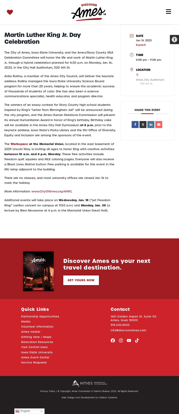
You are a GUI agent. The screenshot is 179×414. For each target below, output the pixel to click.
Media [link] (26, 321)
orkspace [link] (20, 144)
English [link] (25, 410)
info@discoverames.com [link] (128, 330)
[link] (174, 39)
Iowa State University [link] (37, 352)
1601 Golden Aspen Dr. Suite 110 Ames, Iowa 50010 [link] (133, 318)
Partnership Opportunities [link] (40, 316)
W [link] (12, 144)
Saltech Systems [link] (108, 397)
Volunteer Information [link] (37, 326)
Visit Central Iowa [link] (34, 347)
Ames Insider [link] (31, 332)
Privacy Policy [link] (47, 391)
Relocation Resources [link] (37, 342)
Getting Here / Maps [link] (36, 337)
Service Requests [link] (34, 362)
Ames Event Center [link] (35, 357)
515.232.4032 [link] (120, 325)
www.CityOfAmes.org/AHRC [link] (51, 191)
